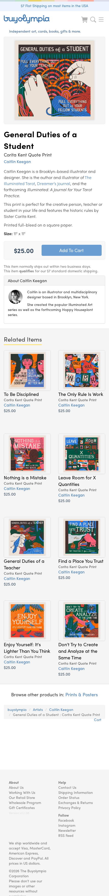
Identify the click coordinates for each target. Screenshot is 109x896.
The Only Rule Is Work (80, 394)
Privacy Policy (69, 807)
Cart (97, 719)
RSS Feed (66, 835)
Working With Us (22, 792)
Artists (38, 709)
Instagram (66, 825)
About (14, 782)
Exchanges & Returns (75, 802)
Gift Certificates (22, 807)
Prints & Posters (81, 694)
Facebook (66, 820)
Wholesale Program (25, 802)
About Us (16, 787)
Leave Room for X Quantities (77, 480)
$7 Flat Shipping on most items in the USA (54, 5)
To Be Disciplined (21, 394)
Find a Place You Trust (80, 560)
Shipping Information (75, 792)
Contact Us (67, 787)
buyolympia (17, 709)
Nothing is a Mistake (25, 477)
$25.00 (10, 410)
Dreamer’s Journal (53, 183)
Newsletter (67, 830)
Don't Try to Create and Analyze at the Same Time (78, 651)
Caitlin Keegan (17, 161)
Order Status (68, 797)
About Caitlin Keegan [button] (27, 280)
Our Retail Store (22, 797)
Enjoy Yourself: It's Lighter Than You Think (27, 647)
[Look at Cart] (85, 23)
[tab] (54, 280)
